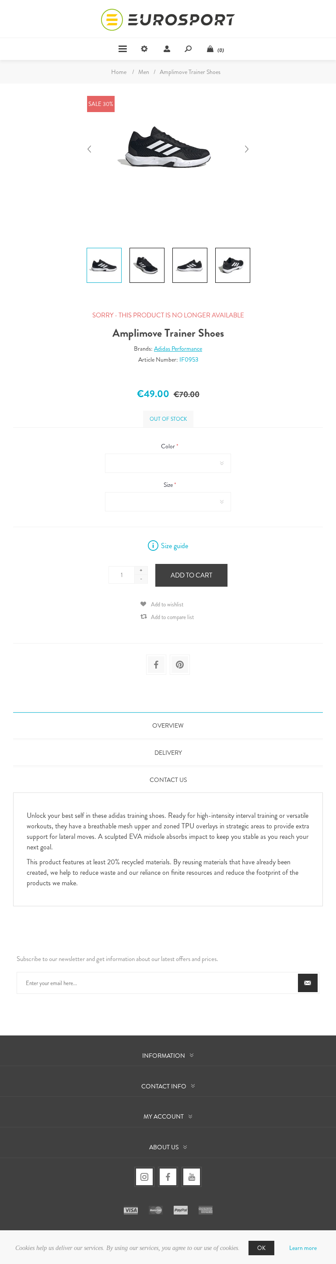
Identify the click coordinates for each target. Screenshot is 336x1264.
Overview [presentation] (168, 725)
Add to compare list (172, 617)
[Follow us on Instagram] (144, 1177)
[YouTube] (191, 1177)
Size (169, 484)
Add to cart (191, 575)
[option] (104, 249)
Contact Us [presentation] (168, 779)
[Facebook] (168, 1177)
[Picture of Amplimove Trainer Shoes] (104, 248)
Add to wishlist (167, 604)
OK (261, 1248)
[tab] (168, 725)
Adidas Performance (178, 348)
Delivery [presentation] (168, 752)
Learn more (303, 1247)
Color (168, 446)
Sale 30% (100, 104)
